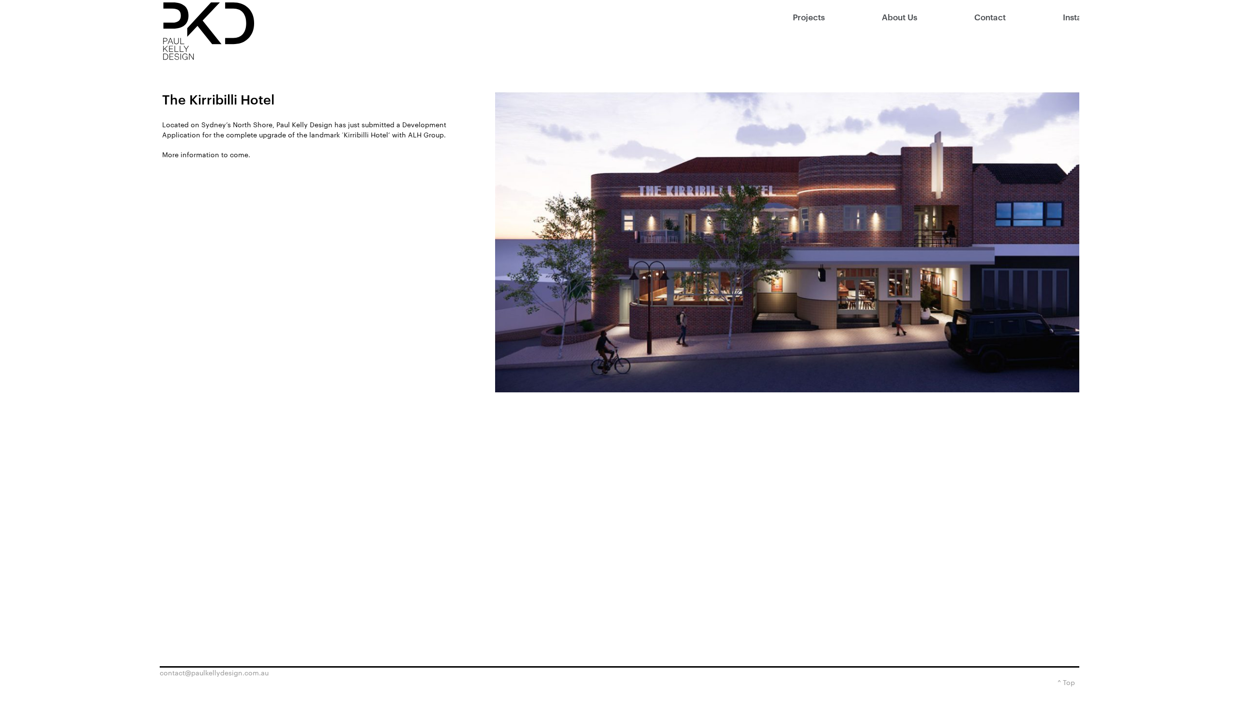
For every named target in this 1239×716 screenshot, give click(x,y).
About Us (899, 17)
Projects (809, 17)
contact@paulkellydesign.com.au (214, 673)
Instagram (1071, 17)
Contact (990, 17)
